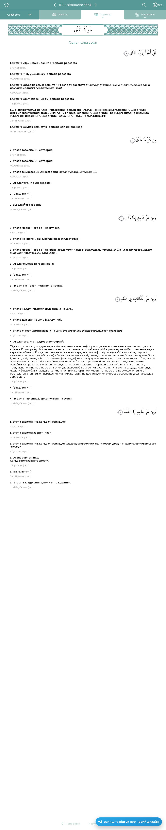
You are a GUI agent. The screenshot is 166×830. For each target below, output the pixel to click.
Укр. (160, 4)
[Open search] (144, 5)
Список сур (13, 14)
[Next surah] (96, 5)
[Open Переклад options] (102, 18)
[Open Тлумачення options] (145, 18)
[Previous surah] (54, 5)
